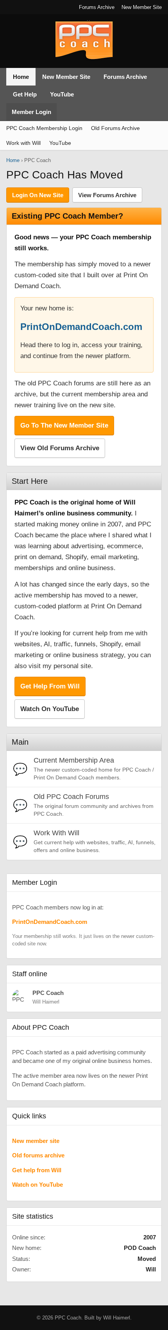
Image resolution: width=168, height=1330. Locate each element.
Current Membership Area (74, 760)
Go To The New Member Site (64, 425)
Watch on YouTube (37, 1184)
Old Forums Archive (115, 128)
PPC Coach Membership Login (44, 128)
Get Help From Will (50, 686)
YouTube (62, 94)
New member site (35, 1140)
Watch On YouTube (49, 709)
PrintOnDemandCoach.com (81, 326)
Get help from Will (36, 1170)
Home (21, 76)
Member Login (31, 112)
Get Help (25, 94)
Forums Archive (96, 7)
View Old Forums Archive (59, 448)
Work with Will (23, 143)
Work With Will (56, 833)
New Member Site (142, 7)
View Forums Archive (107, 195)
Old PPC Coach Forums (71, 796)
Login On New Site (37, 195)
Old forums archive (38, 1155)
